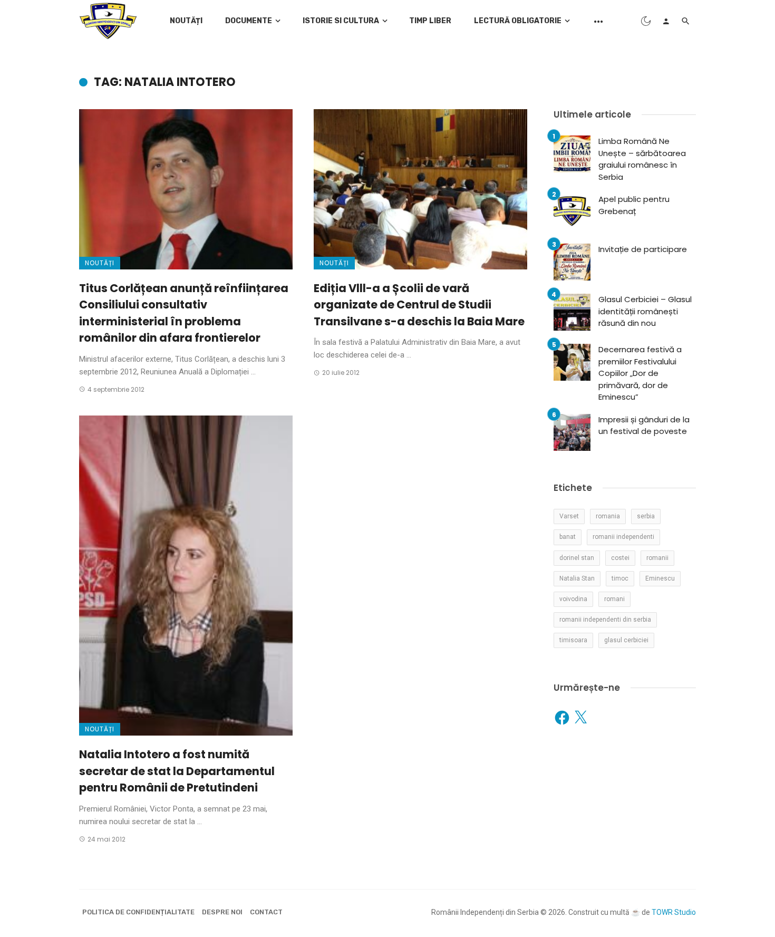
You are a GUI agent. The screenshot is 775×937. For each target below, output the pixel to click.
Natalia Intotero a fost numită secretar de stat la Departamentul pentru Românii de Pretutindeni (177, 771)
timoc (620, 578)
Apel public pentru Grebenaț (634, 205)
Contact (266, 912)
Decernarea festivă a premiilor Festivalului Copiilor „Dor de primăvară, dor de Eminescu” (640, 373)
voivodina (573, 599)
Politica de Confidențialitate (138, 912)
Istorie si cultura (341, 20)
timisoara (573, 640)
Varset (569, 516)
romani (614, 599)
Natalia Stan (577, 578)
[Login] (665, 21)
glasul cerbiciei (626, 640)
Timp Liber (430, 20)
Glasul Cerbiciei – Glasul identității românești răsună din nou (645, 311)
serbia (646, 516)
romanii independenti (623, 536)
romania (608, 516)
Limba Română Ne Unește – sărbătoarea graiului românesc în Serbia (642, 159)
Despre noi (222, 912)
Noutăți (186, 20)
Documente (248, 20)
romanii (657, 558)
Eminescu (660, 578)
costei (620, 558)
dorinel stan (576, 558)
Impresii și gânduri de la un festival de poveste (644, 425)
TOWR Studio (674, 912)
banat (567, 536)
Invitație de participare (642, 249)
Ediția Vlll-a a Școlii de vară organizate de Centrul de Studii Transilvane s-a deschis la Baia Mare (419, 305)
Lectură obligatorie (517, 20)
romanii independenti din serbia (605, 619)
